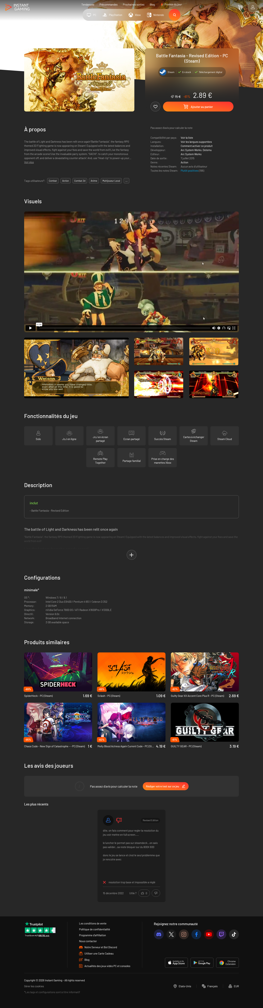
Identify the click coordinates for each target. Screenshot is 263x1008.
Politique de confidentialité (94, 929)
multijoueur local (111, 180)
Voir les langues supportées (196, 141)
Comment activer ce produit (197, 145)
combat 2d (79, 180)
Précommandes (108, 4)
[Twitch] (221, 934)
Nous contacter (88, 941)
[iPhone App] (176, 963)
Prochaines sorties (133, 4)
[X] (171, 934)
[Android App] (202, 963)
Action (184, 162)
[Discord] (159, 934)
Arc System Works (191, 150)
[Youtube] (209, 934)
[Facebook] (196, 934)
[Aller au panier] (240, 7)
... (126, 180)
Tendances (87, 4)
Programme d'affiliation (92, 935)
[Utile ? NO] (156, 893)
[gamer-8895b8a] (108, 820)
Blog (152, 4)
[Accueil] (17, 7)
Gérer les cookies (34, 986)
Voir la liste (187, 137)
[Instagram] (184, 934)
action (65, 180)
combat (53, 180)
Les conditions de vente (92, 923)
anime (94, 180)
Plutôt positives (190, 170)
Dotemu (207, 150)
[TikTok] (234, 934)
